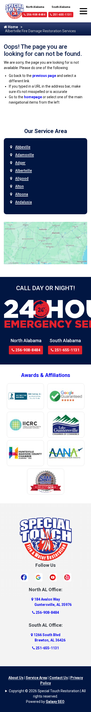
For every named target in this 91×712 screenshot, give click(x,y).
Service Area (36, 678)
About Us (16, 678)
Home (12, 27)
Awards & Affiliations (45, 375)
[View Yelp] (67, 577)
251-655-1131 (62, 14)
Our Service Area (45, 131)
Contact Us (58, 678)
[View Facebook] (24, 577)
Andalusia (23, 202)
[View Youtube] (53, 577)
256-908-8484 (36, 14)
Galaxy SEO (55, 702)
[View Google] (38, 577)
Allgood (22, 178)
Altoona (21, 194)
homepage (33, 97)
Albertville (23, 171)
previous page (44, 76)
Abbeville (22, 147)
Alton (19, 186)
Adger (20, 163)
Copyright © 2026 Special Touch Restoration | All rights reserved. (47, 693)
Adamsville (24, 155)
